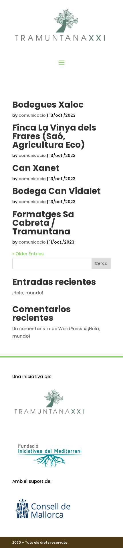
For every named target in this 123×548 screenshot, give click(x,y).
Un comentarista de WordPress (47, 329)
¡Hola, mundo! (27, 293)
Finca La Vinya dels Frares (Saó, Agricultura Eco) (54, 136)
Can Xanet (35, 168)
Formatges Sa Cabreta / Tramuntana (43, 223)
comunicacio (32, 115)
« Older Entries (28, 254)
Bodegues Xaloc (48, 104)
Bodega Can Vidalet (56, 191)
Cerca (101, 263)
